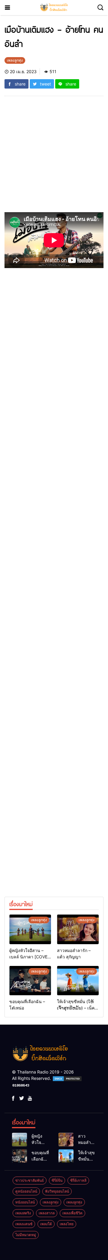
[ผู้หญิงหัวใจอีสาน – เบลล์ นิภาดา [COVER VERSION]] (30, 929)
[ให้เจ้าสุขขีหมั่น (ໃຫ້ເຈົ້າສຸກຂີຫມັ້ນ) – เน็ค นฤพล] (78, 980)
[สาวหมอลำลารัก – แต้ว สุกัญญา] (78, 929)
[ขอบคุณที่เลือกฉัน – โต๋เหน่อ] (30, 980)
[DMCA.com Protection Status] (67, 1078)
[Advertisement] (54, 157)
